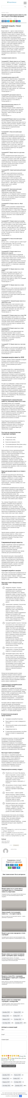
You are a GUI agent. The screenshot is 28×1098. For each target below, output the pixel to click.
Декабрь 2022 (6, 1012)
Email (3, 1034)
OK (20, 1096)
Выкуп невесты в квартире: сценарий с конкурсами (11, 1000)
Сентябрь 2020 (6, 1023)
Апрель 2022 (17, 1012)
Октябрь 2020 (17, 1019)
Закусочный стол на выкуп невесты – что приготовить (11, 913)
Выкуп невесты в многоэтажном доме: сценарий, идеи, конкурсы (13, 954)
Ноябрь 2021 (16, 1015)
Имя (2, 1029)
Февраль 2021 (6, 1019)
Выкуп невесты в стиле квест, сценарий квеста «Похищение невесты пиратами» (12, 890)
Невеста (16, 845)
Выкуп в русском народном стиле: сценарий (14, 934)
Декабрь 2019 (18, 1023)
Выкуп (15, 18)
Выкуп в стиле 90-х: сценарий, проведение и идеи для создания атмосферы (13, 977)
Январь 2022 (6, 1015)
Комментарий (5, 1039)
